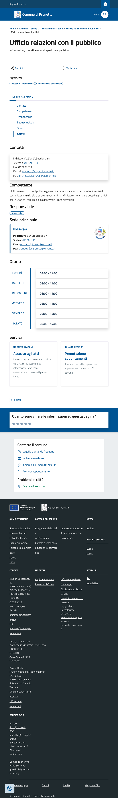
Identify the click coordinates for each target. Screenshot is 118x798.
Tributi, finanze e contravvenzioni (72, 535)
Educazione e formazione (46, 550)
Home (13, 28)
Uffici (12, 562)
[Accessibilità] (9, 788)
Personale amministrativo (20, 550)
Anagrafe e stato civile (46, 530)
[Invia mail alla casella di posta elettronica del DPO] (18, 727)
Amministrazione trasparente (72, 600)
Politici (13, 557)
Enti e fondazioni (18, 538)
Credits (66, 785)
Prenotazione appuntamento (71, 619)
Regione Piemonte (18, 4)
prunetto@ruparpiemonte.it (38, 171)
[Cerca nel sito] (103, 14)
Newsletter (92, 583)
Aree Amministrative (52, 28)
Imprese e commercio (72, 528)
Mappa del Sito (92, 785)
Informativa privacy (71, 579)
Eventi (90, 553)
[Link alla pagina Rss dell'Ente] (88, 579)
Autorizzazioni (42, 538)
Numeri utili (15, 706)
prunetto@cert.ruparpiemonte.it (37, 176)
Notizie (90, 528)
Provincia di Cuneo (44, 584)
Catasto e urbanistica (46, 543)
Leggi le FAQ (67, 606)
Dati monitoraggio (19, 785)
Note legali (66, 584)
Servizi (45, 785)
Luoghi (90, 549)
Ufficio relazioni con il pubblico (82, 28)
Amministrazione (28, 28)
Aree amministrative (20, 528)
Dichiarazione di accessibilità (71, 591)
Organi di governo (19, 543)
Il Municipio (20, 229)
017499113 (31, 163)
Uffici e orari (16, 701)
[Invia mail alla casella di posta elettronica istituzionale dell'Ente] (20, 617)
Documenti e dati (18, 533)
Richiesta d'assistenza (71, 627)
